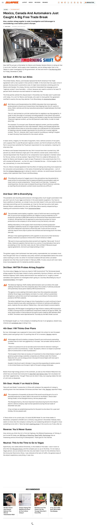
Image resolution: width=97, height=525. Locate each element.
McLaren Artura (18, 449)
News (31, 2)
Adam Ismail (7, 26)
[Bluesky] (62, 2)
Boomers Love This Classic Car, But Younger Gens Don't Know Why (40, 510)
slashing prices (34, 424)
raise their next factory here (38, 374)
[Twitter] (68, 2)
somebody (15, 323)
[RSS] (81, 2)
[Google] (78, 2)
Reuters (49, 334)
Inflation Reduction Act (16, 171)
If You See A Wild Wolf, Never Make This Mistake (55, 509)
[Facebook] (59, 2)
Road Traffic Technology (42, 435)
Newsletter (90, 2)
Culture (6, 9)
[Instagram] (75, 2)
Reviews (37, 2)
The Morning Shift (15, 9)
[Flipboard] (65, 2)
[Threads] (71, 2)
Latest (24, 2)
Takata (16, 271)
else (20, 323)
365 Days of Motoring (27, 435)
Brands (45, 2)
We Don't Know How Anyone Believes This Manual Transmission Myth (9, 511)
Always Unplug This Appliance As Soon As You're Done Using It (25, 510)
